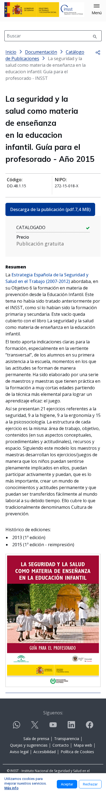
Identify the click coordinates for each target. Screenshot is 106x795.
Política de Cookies (77, 751)
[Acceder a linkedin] (71, 727)
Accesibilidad (44, 751)
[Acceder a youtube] (53, 727)
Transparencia (66, 738)
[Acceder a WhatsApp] (16, 727)
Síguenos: (53, 713)
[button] (97, 9)
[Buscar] (94, 36)
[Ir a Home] (44, 9)
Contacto (60, 745)
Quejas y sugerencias (29, 745)
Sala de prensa (36, 738)
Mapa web (83, 745)
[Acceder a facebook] (89, 727)
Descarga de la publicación (50, 209)
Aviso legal (19, 751)
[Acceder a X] (34, 727)
